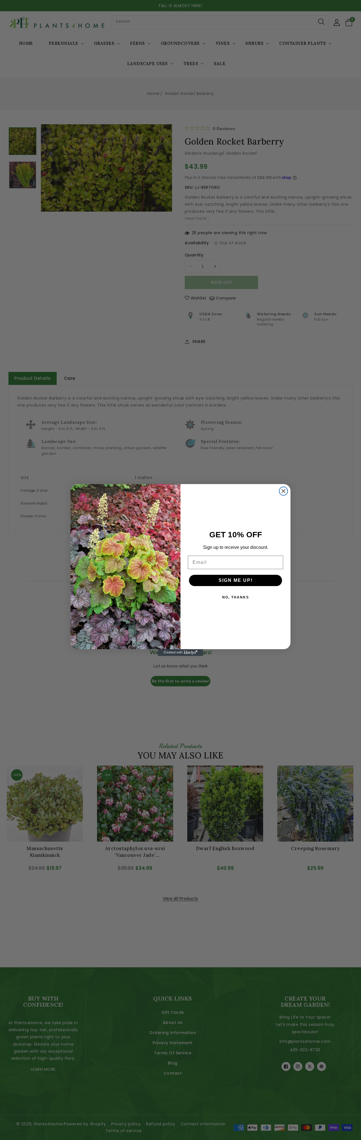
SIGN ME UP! (236, 580)
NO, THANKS (235, 597)
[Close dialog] (283, 491)
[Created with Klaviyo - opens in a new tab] (180, 652)
